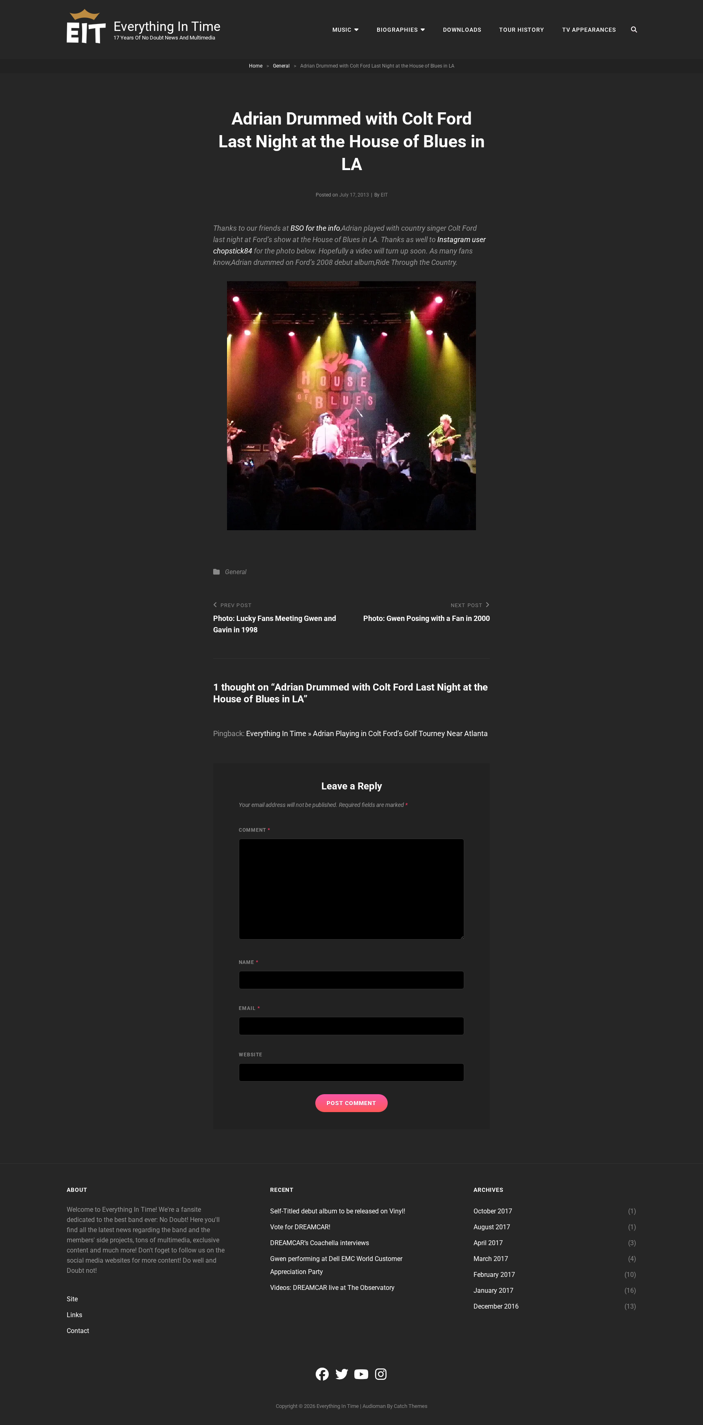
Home (255, 66)
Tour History (521, 29)
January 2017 (493, 1290)
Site (72, 1299)
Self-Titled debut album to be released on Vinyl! (337, 1211)
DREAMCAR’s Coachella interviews (319, 1243)
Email (249, 1008)
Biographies (397, 29)
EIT (384, 195)
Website (250, 1055)
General (281, 66)
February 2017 (494, 1275)
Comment (254, 830)
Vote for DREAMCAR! (300, 1227)
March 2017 (491, 1259)
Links (74, 1315)
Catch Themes (411, 1406)
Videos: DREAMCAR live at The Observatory (332, 1288)
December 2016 (496, 1306)
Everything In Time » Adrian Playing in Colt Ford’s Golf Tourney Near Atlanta (367, 733)
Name (248, 962)
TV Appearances (589, 29)
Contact (78, 1331)
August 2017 (492, 1227)
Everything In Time (167, 26)
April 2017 (488, 1243)
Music (342, 29)
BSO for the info (315, 228)
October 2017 (493, 1211)
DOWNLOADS (462, 29)
